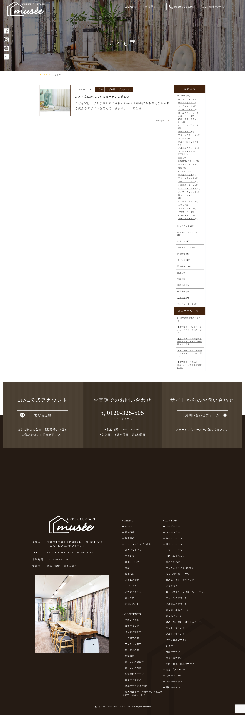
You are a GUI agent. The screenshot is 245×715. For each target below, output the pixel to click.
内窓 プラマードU (175, 669)
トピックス (131, 586)
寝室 (179, 273)
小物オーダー (184, 212)
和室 (179, 279)
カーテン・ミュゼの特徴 (138, 544)
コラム (99, 89)
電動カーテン (173, 687)
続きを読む (161, 120)
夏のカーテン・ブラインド (180, 580)
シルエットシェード (187, 189)
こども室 (110, 89)
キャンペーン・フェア (187, 232)
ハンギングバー (185, 215)
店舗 (180, 158)
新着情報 (181, 254)
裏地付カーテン (174, 657)
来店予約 (151, 6)
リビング (181, 260)
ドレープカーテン (186, 110)
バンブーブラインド (187, 192)
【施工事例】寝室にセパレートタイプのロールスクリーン (189, 353)
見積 (127, 568)
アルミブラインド (186, 178)
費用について (132, 562)
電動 (180, 168)
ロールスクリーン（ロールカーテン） (186, 592)
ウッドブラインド (186, 164)
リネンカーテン (185, 208)
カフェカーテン (174, 550)
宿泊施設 (181, 292)
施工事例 (181, 96)
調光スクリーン (174, 616)
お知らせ (181, 241)
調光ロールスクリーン (188, 195)
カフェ (181, 205)
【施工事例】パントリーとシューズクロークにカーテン (189, 330)
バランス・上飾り (186, 219)
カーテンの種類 (133, 668)
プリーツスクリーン (187, 135)
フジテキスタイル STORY (180, 568)
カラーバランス (133, 680)
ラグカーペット (185, 175)
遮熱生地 (181, 285)
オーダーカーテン (186, 103)
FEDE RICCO (184, 171)
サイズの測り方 (133, 632)
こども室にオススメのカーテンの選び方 (102, 96)
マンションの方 (133, 644)
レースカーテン (185, 99)
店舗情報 (130, 6)
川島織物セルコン (186, 185)
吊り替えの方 (132, 650)
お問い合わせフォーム (202, 415)
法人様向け (182, 266)
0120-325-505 (56, 552)
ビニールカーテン (186, 202)
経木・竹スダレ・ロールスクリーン (185, 622)
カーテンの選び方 (134, 662)
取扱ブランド (132, 626)
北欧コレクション (186, 182)
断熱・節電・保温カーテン (180, 663)
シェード (182, 138)
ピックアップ (125, 89)
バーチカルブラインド (188, 125)
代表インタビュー (134, 550)
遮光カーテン (184, 132)
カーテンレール (185, 106)
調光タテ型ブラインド (188, 142)
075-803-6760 (84, 552)
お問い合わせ (132, 604)
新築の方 (129, 656)
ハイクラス (172, 586)
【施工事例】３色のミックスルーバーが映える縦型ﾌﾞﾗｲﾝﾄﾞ (189, 365)
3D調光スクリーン (186, 161)
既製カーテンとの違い (137, 686)
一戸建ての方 (132, 638)
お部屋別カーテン (134, 674)
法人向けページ (213, 7)
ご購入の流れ (132, 620)
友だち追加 (42, 415)
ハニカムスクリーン (187, 148)
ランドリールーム (185, 304)
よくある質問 (132, 580)
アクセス (129, 556)
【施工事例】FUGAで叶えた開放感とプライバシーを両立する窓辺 (189, 341)
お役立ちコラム (184, 248)
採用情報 (129, 574)
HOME (43, 75)
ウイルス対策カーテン (178, 574)
